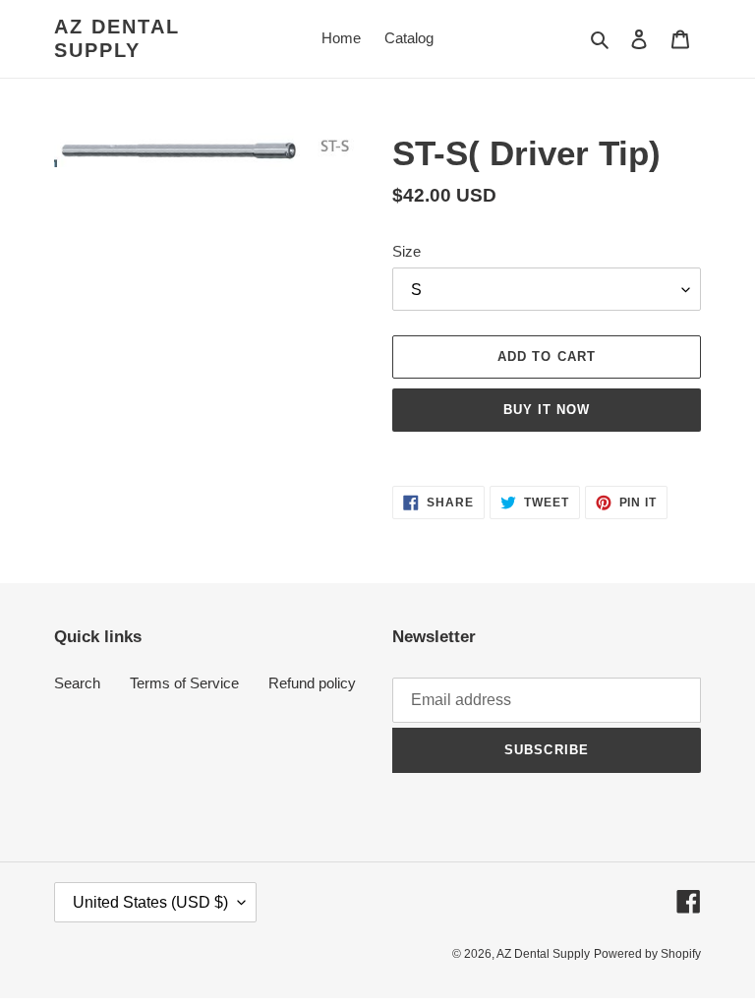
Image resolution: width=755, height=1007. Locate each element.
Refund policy (312, 683)
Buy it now (546, 409)
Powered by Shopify (647, 954)
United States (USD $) (150, 902)
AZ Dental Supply (117, 38)
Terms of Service (184, 683)
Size (406, 251)
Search (77, 683)
